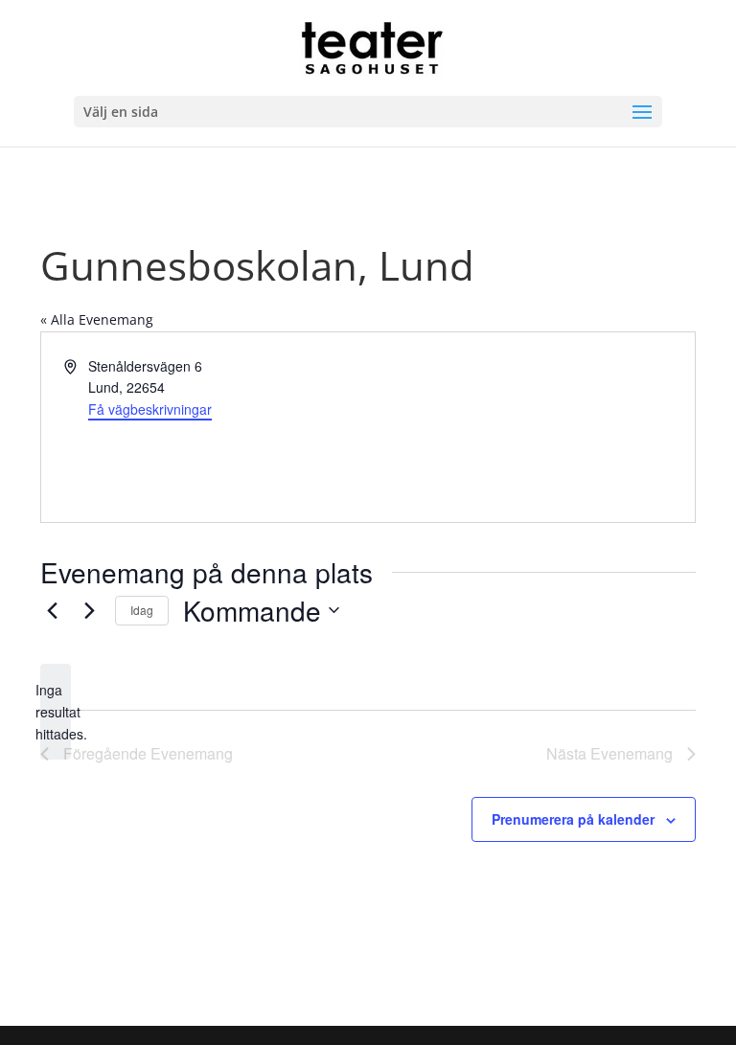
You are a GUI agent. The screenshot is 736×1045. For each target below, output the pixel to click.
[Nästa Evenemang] (89, 610)
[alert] (55, 712)
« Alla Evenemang (96, 319)
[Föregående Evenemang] (51, 610)
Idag (141, 610)
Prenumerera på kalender (573, 819)
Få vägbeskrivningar (150, 409)
